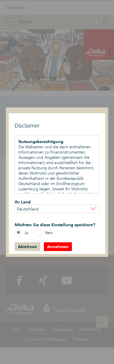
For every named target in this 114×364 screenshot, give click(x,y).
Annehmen (58, 246)
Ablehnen (27, 246)
